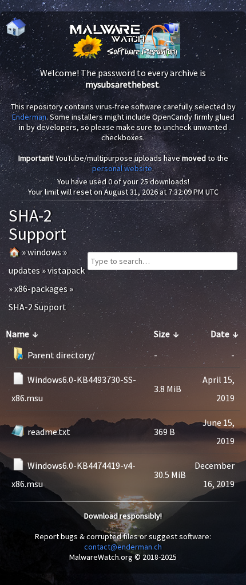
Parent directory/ (61, 355)
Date (220, 333)
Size (162, 333)
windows (44, 252)
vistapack (66, 270)
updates (24, 270)
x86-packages (41, 288)
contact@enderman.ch (123, 546)
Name (17, 333)
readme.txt (48, 431)
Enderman (29, 117)
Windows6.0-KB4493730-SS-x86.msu (73, 389)
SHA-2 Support (37, 307)
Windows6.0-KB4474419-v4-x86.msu (73, 474)
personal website (122, 168)
